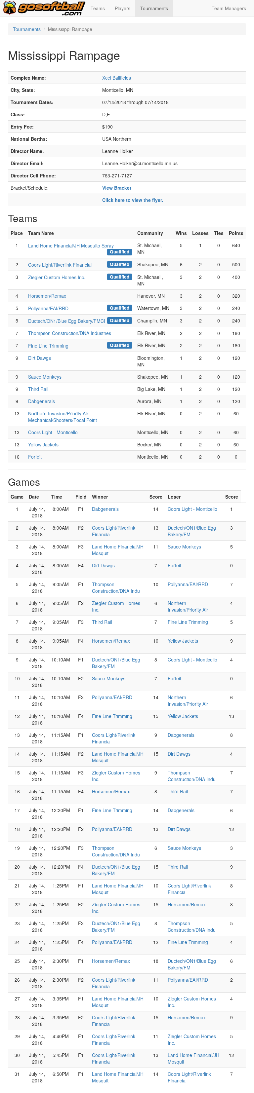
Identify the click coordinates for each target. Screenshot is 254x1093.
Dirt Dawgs (39, 358)
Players (122, 8)
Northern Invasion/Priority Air (188, 606)
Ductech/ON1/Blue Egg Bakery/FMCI (66, 321)
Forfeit (35, 456)
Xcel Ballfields (116, 77)
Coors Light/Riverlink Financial (60, 264)
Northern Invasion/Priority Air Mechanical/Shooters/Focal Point (62, 416)
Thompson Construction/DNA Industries (69, 333)
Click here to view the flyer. (132, 200)
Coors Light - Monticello (53, 432)
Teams (98, 8)
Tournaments (154, 8)
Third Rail (38, 389)
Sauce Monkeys (45, 376)
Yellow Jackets (43, 444)
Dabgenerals (41, 401)
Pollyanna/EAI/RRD (48, 308)
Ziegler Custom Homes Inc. (56, 277)
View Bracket (116, 187)
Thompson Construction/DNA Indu (116, 587)
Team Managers (229, 8)
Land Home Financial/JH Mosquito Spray (71, 245)
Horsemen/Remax (47, 295)
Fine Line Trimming (48, 345)
